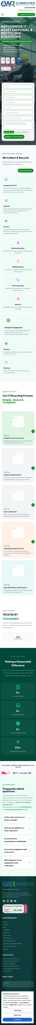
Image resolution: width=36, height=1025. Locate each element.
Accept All (17, 1019)
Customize (17, 1010)
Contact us (6, 933)
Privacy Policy (7, 935)
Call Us (6, 982)
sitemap (5, 949)
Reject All (17, 1015)
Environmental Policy (9, 941)
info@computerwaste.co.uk (17, 809)
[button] (2, 14)
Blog (4, 927)
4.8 (18, 637)
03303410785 (30, 8)
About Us (5, 924)
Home (4, 922)
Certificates (6, 930)
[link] (18, 185)
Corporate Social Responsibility (12, 943)
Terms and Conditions (9, 946)
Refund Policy (7, 938)
